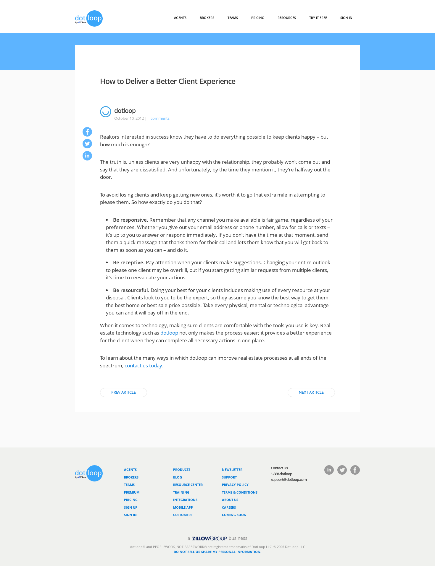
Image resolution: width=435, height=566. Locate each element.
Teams (233, 17)
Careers (229, 507)
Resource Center (188, 484)
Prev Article (123, 392)
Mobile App (183, 507)
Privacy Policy (235, 484)
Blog (177, 477)
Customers (182, 515)
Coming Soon (234, 515)
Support (229, 477)
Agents (180, 17)
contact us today (143, 365)
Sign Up (130, 507)
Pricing (257, 17)
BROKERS (207, 17)
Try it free (318, 17)
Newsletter (232, 469)
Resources (287, 17)
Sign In (346, 17)
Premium (131, 492)
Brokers (131, 477)
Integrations (185, 499)
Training (181, 492)
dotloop (169, 332)
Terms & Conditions (239, 492)
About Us (230, 499)
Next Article (311, 392)
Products (181, 469)
